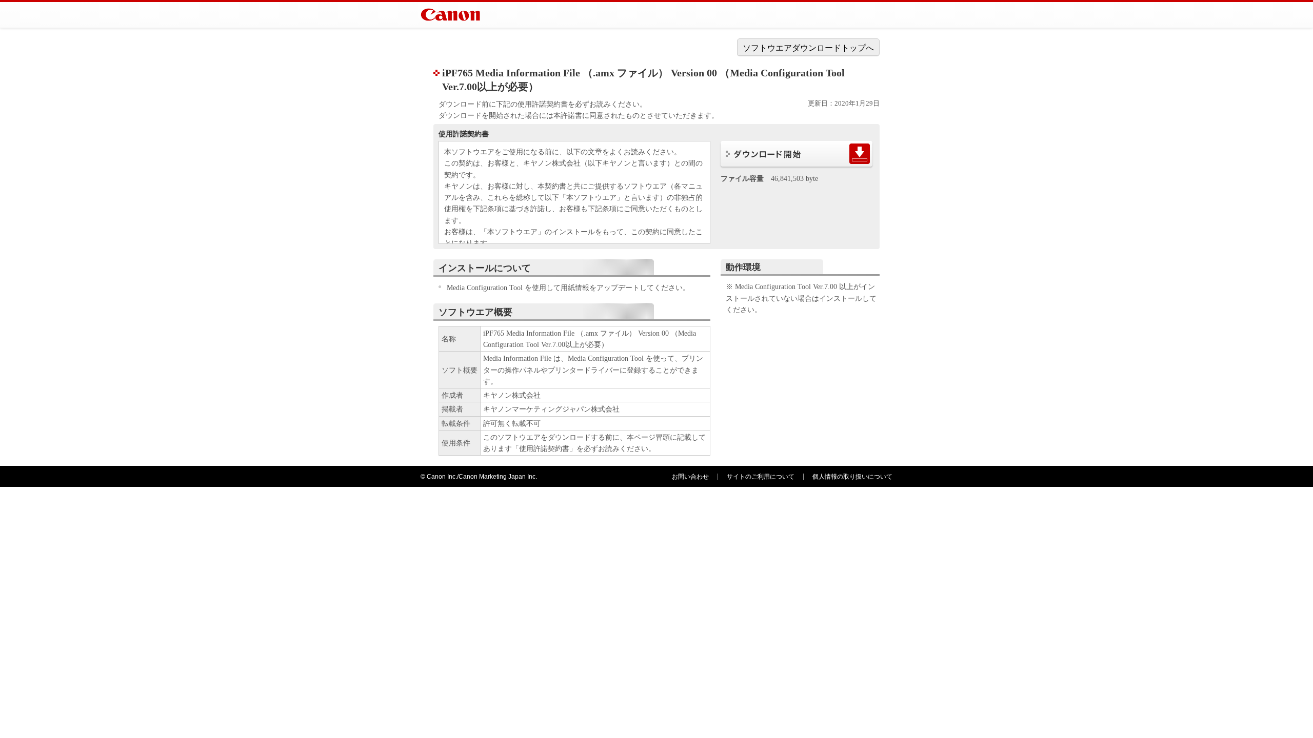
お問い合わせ (690, 476)
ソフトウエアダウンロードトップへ (808, 48)
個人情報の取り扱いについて (852, 476)
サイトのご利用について (760, 476)
